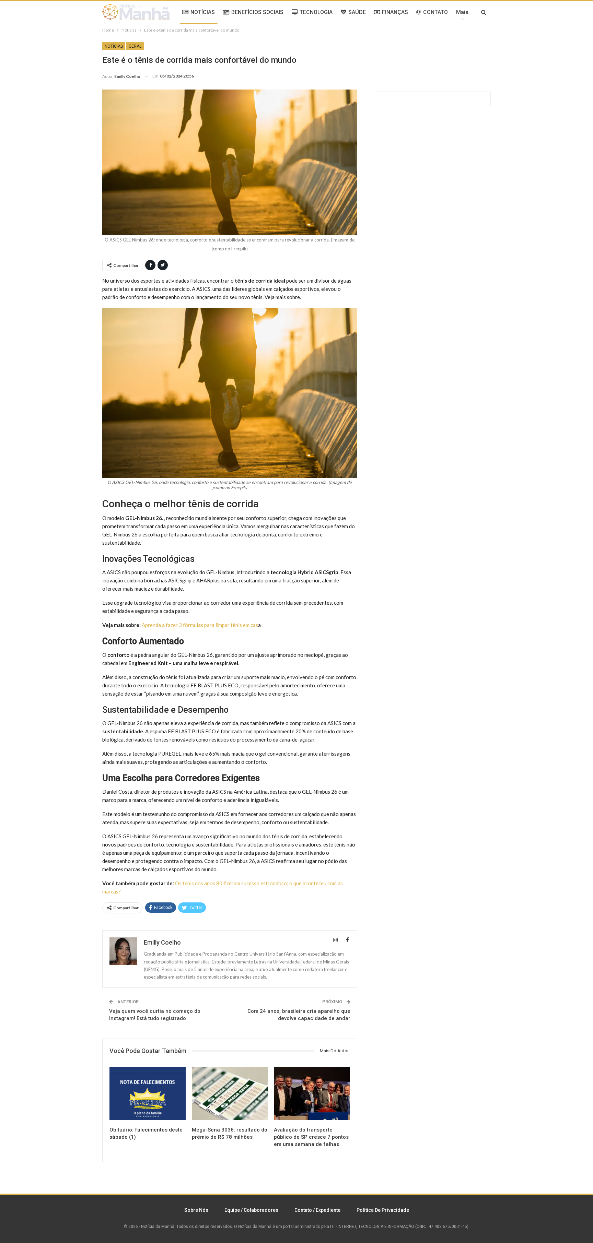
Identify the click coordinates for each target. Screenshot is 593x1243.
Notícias (114, 46)
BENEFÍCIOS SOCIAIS (257, 12)
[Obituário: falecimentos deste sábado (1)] (147, 1093)
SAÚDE (357, 12)
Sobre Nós (196, 1210)
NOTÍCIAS (202, 12)
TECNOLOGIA (316, 12)
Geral (135, 46)
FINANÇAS (395, 12)
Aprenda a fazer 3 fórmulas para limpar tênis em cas (200, 625)
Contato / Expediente (317, 1210)
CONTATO (435, 12)
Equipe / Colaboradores (251, 1210)
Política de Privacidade (383, 1210)
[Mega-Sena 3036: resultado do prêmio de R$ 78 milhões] (230, 1093)
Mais (462, 12)
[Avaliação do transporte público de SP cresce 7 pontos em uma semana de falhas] (312, 1093)
